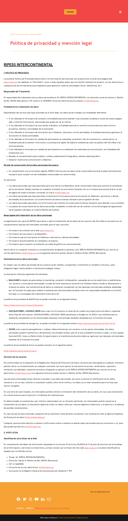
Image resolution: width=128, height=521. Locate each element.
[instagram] (30, 499)
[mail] (49, 499)
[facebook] (18, 499)
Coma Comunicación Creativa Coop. (73, 518)
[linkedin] (42, 499)
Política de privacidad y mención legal (52, 508)
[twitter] (24, 499)
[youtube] (36, 499)
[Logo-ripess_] (10, 2)
